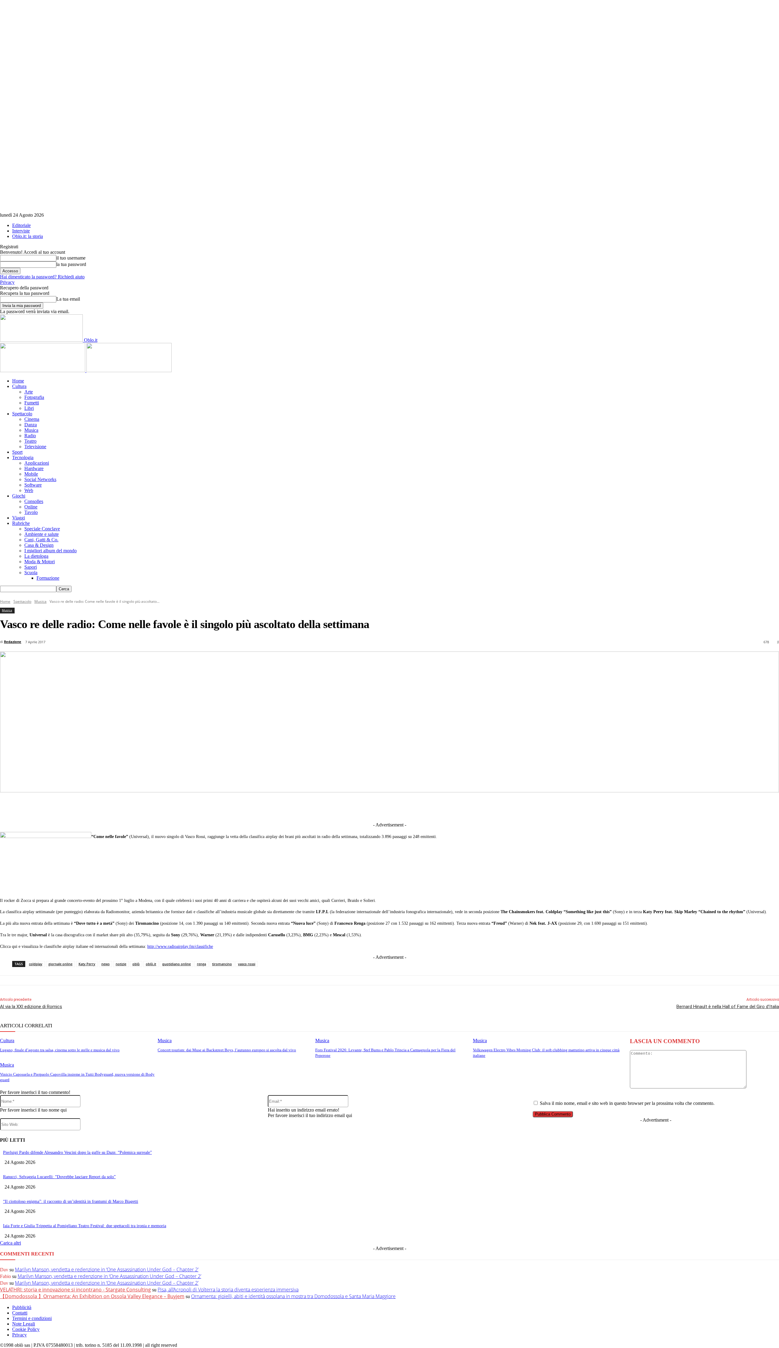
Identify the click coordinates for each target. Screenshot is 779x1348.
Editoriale (21, 225)
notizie (121, 964)
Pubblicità (21, 1307)
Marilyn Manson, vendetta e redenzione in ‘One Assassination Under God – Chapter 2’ (106, 1269)
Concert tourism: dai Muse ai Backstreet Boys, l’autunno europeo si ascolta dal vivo (227, 1050)
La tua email (68, 299)
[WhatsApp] (425, 807)
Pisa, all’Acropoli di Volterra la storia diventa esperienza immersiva (228, 1289)
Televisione (35, 446)
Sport (17, 452)
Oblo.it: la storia (27, 236)
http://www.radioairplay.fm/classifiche (180, 946)
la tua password (71, 264)
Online (30, 506)
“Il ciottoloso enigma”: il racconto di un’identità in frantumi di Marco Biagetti (70, 1201)
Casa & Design (39, 545)
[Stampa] (470, 807)
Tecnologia (22, 457)
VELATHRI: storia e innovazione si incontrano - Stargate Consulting (75, 1289)
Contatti (19, 1312)
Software (33, 484)
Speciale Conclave (42, 528)
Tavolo (31, 512)
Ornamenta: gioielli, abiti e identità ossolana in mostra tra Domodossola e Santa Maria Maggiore (293, 1296)
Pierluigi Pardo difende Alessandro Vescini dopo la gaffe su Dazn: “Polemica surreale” (77, 1152)
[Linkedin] (358, 807)
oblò (136, 964)
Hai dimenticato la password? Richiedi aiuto (42, 276)
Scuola (30, 572)
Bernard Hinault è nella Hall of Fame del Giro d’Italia (727, 1006)
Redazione (12, 641)
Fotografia (34, 397)
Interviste (21, 230)
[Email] (448, 807)
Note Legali (23, 1323)
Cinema (31, 419)
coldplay (35, 964)
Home (18, 380)
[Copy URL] (493, 807)
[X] (336, 807)
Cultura (19, 386)
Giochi (18, 495)
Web (28, 490)
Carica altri (10, 1242)
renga (201, 964)
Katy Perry (87, 964)
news (105, 964)
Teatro (30, 441)
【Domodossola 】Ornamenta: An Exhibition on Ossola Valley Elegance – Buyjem (92, 1296)
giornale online (60, 964)
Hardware (34, 468)
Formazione (48, 578)
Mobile (31, 474)
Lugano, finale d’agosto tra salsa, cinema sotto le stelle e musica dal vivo (60, 1050)
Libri (29, 408)
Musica (31, 430)
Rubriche (21, 523)
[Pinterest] (403, 807)
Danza (30, 424)
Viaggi (18, 517)
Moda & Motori (39, 561)
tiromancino (222, 964)
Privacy (7, 282)
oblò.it (151, 964)
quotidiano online (176, 964)
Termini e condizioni (32, 1318)
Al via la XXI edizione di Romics (31, 1006)
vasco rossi (246, 964)
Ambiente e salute (41, 534)
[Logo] (43, 370)
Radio (30, 435)
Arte (28, 391)
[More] (515, 806)
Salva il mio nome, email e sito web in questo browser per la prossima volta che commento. (627, 1103)
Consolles (33, 501)
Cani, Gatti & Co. (41, 539)
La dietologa (36, 556)
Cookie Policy (26, 1329)
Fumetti (31, 402)
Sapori (30, 567)
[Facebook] (313, 807)
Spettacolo (22, 413)
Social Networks (40, 479)
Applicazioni (36, 463)
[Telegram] (381, 807)
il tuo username (71, 257)
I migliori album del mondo (50, 550)
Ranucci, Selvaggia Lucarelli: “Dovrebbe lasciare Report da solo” (59, 1177)
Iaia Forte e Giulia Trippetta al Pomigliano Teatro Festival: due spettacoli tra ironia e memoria (84, 1226)
